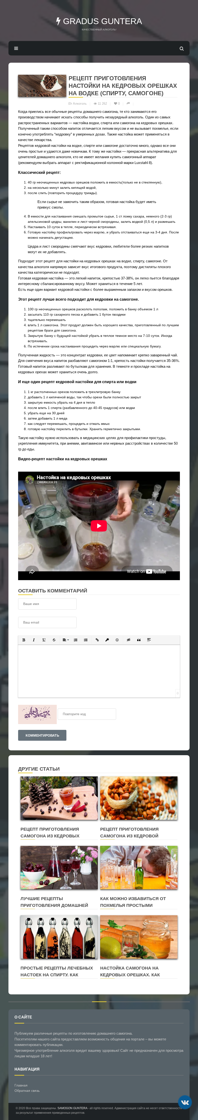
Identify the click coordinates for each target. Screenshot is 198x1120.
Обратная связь (27, 1091)
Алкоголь (80, 103)
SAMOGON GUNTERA (72, 1108)
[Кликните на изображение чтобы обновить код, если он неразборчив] (37, 714)
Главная (21, 1085)
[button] (23, 640)
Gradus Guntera (101, 21)
